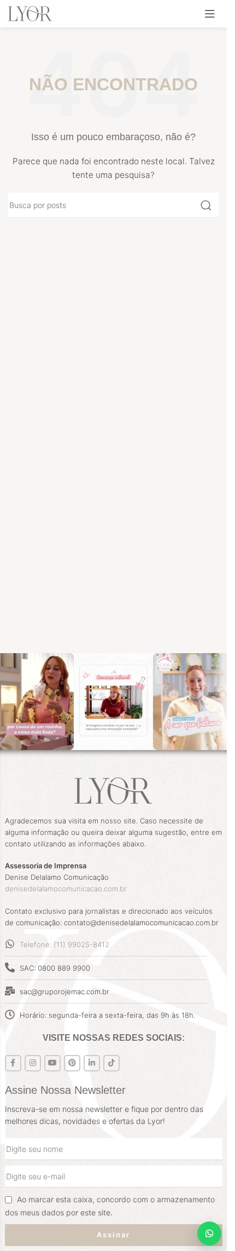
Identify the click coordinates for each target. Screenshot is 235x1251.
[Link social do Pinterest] (72, 1063)
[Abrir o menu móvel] (210, 14)
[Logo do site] (30, 13)
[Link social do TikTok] (111, 1063)
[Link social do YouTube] (52, 1063)
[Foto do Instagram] (113, 701)
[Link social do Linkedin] (92, 1063)
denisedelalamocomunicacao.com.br (66, 888)
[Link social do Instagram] (33, 1063)
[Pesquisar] (206, 205)
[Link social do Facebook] (13, 1063)
